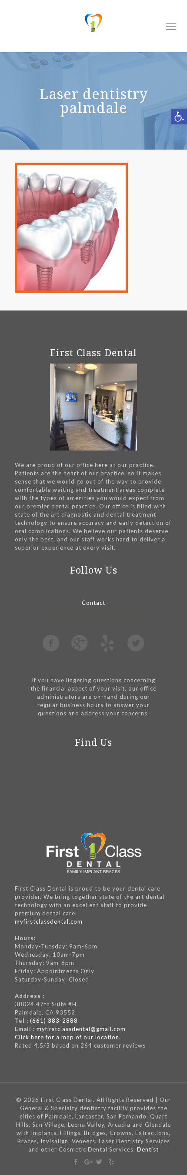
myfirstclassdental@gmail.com (81, 1028)
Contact (93, 602)
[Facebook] (75, 1161)
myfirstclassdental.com (49, 921)
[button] (179, 116)
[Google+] (87, 1161)
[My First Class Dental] (93, 26)
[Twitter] (99, 1161)
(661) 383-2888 (54, 1020)
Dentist (148, 1149)
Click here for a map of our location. (68, 1037)
